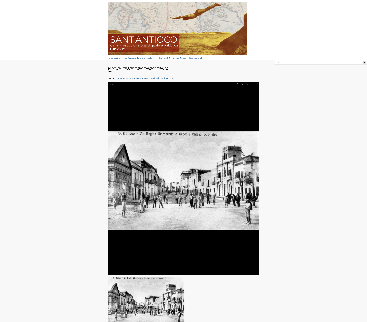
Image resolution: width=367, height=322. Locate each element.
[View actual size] (247, 84)
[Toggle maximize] (256, 84)
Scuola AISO (164, 58)
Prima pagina (114, 58)
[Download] (251, 84)
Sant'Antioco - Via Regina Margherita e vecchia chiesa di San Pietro (145, 78)
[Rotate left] (242, 84)
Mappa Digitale (179, 58)
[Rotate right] (237, 84)
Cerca (364, 62)
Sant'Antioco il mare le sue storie (139, 58)
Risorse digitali (195, 58)
